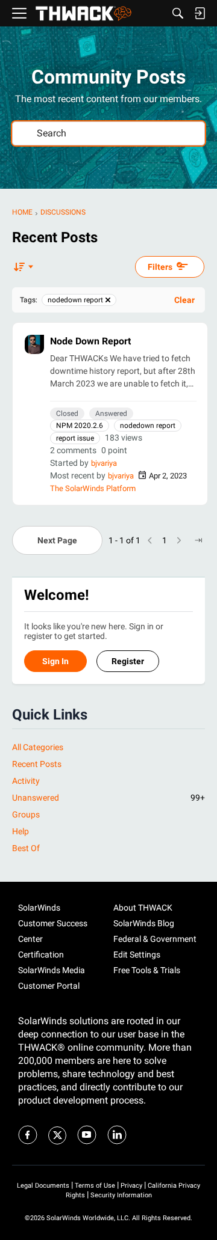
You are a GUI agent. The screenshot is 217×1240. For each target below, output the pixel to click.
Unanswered (108, 797)
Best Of (26, 848)
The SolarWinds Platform (93, 488)
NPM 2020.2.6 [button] (79, 425)
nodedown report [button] (147, 425)
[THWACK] (83, 13)
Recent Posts (36, 764)
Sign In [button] (55, 661)
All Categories (37, 747)
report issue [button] (75, 438)
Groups (26, 814)
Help (20, 831)
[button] (34, 344)
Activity (26, 781)
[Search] (178, 13)
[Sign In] (199, 13)
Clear (184, 300)
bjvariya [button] (104, 463)
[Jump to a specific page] (198, 540)
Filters (160, 267)
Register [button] (128, 661)
